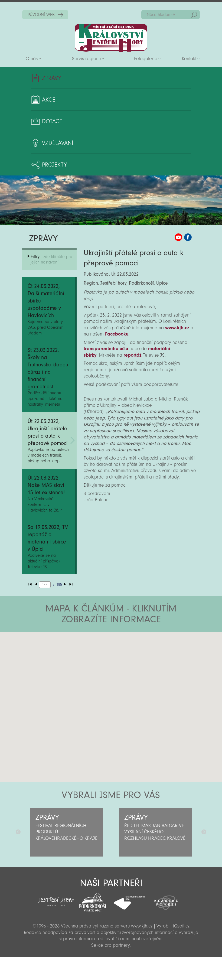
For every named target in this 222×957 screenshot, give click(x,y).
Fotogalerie (145, 58)
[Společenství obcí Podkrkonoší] (92, 901)
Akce (48, 99)
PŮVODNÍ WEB (41, 14)
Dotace (52, 121)
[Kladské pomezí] (166, 900)
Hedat (194, 15)
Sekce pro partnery (110, 945)
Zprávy (51, 78)
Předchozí (18, 832)
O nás (32, 58)
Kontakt (189, 58)
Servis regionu (86, 58)
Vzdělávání (57, 143)
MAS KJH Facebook (188, 237)
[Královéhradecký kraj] (129, 900)
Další (204, 832)
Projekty (54, 164)
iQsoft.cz (181, 926)
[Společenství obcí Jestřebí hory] (56, 898)
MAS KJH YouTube (178, 237)
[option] (66, 832)
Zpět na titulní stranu (111, 38)
